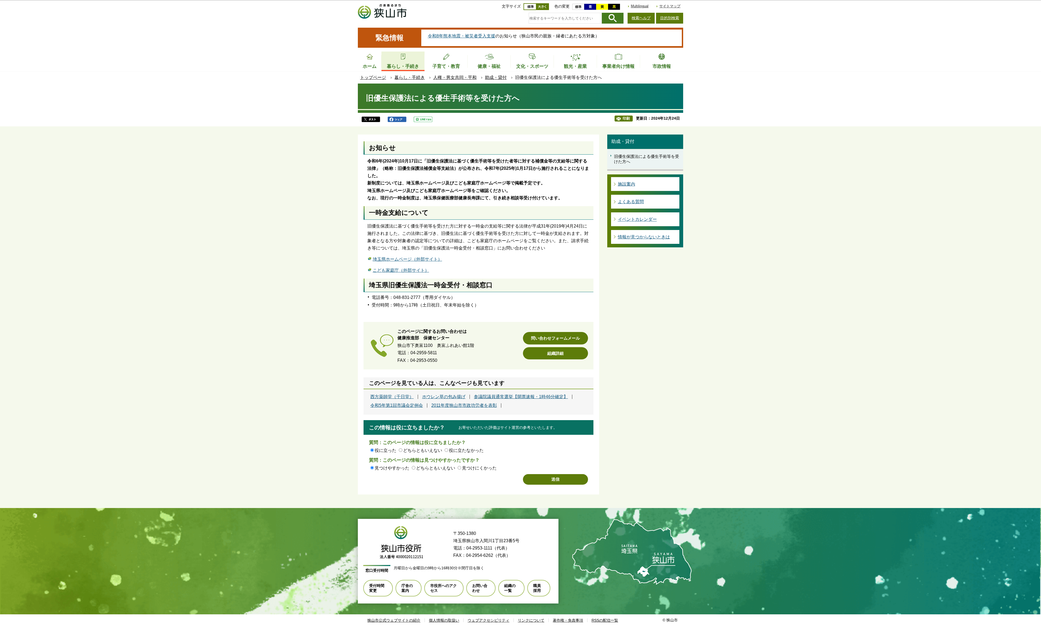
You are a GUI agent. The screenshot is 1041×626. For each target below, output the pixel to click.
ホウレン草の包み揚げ (443, 397)
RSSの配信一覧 (605, 620)
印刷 (626, 118)
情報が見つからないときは (644, 237)
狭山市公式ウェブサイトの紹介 (393, 620)
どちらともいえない (422, 450)
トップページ (373, 77)
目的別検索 (669, 18)
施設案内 (626, 184)
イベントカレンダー (637, 219)
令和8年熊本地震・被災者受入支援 (461, 36)
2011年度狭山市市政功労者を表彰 (464, 405)
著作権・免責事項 (568, 620)
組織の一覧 (510, 588)
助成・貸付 (496, 77)
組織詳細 (555, 353)
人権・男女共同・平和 (455, 77)
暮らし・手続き (409, 77)
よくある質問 (631, 201)
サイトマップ (669, 6)
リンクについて (531, 620)
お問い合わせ (479, 588)
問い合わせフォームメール (555, 338)
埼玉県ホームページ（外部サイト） (407, 259)
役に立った (385, 450)
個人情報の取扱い (444, 620)
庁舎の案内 (407, 588)
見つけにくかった (479, 468)
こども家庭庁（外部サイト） (401, 270)
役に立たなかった (466, 450)
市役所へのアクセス (443, 588)
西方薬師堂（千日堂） (392, 397)
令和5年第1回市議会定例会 (396, 405)
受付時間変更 (376, 588)
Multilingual (639, 6)
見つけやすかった (392, 468)
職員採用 (537, 588)
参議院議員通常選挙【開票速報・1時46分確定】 (521, 397)
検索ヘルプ (641, 18)
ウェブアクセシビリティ (488, 620)
